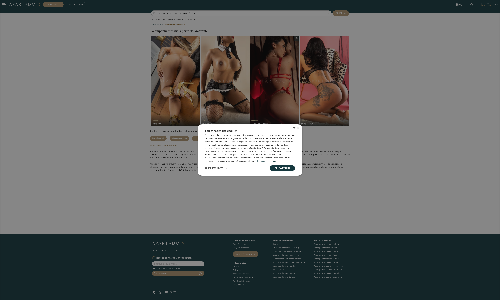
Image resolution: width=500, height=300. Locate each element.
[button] (216, 168)
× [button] (298, 128)
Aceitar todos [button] (282, 168)
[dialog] (250, 150)
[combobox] (294, 128)
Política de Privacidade (267, 161)
